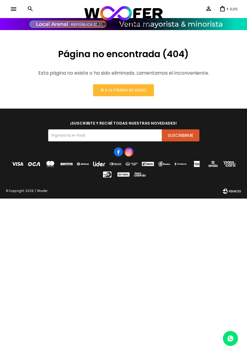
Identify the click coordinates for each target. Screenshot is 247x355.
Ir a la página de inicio (123, 90)
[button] (30, 9)
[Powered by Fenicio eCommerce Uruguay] (232, 191)
